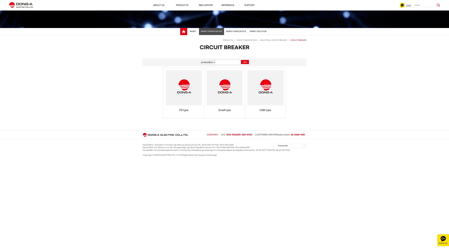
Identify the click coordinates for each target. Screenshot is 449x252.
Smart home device (236, 31)
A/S (236, 135)
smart (193, 31)
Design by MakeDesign (207, 155)
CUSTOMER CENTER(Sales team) (280, 135)
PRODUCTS (182, 5)
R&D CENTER (206, 5)
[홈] (183, 31)
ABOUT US (158, 5)
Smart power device (211, 31)
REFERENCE (228, 5)
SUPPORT (249, 5)
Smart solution (258, 31)
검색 (245, 62)
